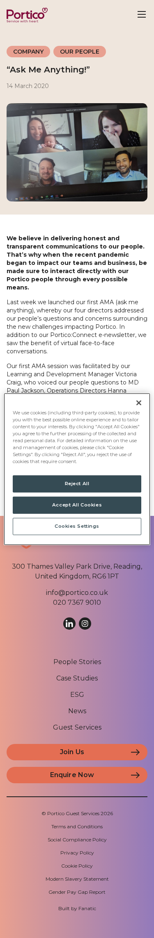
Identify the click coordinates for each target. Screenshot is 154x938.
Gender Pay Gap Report (77, 892)
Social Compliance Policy (77, 839)
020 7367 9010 (77, 602)
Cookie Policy (77, 866)
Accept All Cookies (77, 505)
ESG (77, 694)
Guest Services (77, 727)
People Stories (77, 662)
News (77, 711)
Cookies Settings (77, 526)
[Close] (139, 402)
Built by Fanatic (77, 908)
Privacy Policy (77, 853)
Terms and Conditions (77, 826)
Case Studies (77, 678)
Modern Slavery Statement (77, 879)
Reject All (77, 483)
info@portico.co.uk (77, 593)
